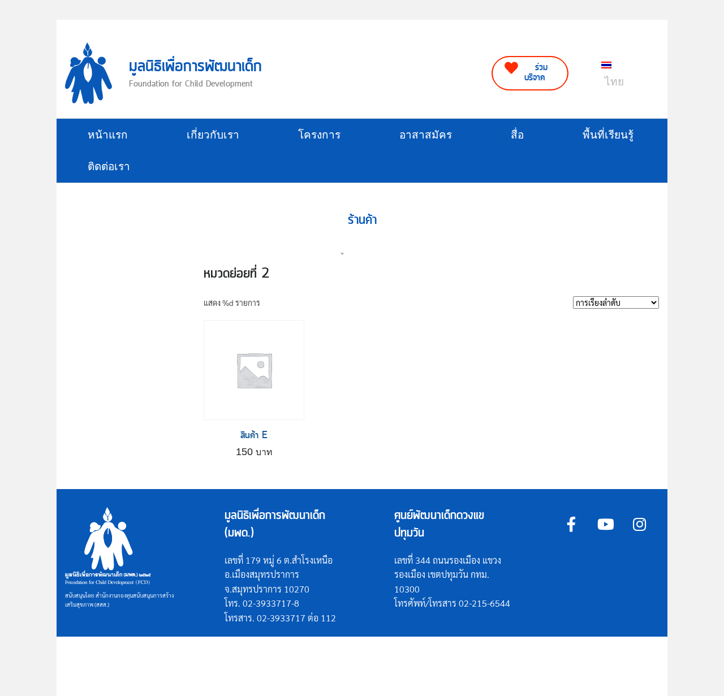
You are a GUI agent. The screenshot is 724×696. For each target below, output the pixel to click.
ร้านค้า (362, 220)
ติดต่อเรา (109, 166)
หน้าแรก (108, 135)
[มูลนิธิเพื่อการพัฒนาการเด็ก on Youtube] (605, 524)
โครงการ (319, 135)
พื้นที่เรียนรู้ (608, 135)
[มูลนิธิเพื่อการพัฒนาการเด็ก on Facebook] (572, 524)
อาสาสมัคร (425, 135)
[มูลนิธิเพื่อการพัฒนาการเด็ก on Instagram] (639, 524)
